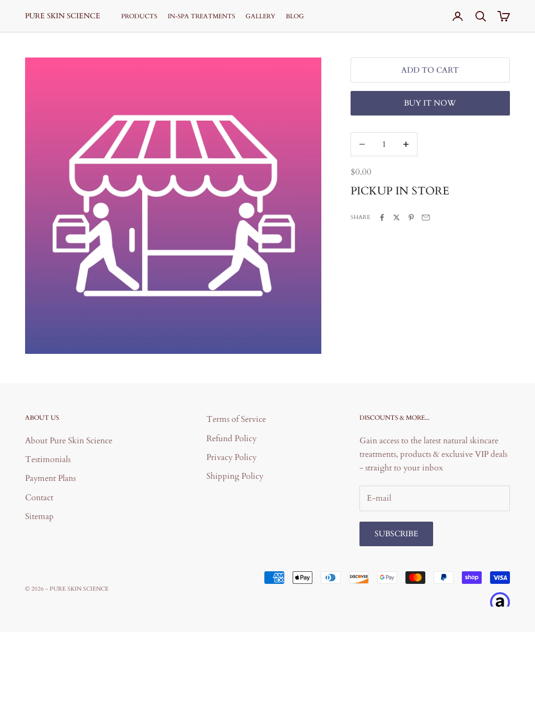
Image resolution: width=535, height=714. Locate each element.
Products (139, 16)
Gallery (260, 16)
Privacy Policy (231, 457)
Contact (39, 497)
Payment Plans (50, 478)
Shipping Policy (234, 476)
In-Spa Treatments (201, 16)
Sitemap (39, 516)
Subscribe (396, 533)
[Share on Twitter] (396, 217)
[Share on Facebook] (382, 217)
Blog (295, 16)
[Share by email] (426, 217)
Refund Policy (231, 438)
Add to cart (430, 70)
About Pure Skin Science (68, 440)
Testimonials (48, 459)
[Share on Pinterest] (411, 217)
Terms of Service (236, 419)
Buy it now (430, 103)
